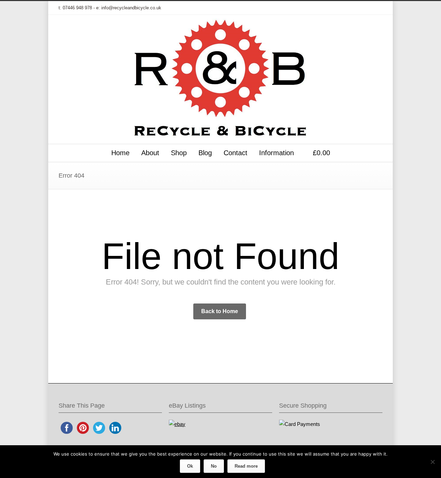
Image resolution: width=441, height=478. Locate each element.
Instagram (348, 8)
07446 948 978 (77, 7)
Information (276, 153)
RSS (375, 8)
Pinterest (362, 8)
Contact (235, 153)
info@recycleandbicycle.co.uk (131, 7)
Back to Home (219, 311)
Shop (179, 153)
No (214, 466)
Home (120, 153)
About (150, 153)
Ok (190, 466)
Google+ (334, 8)
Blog (205, 153)
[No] (432, 461)
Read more (246, 466)
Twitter (307, 8)
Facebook (320, 8)
